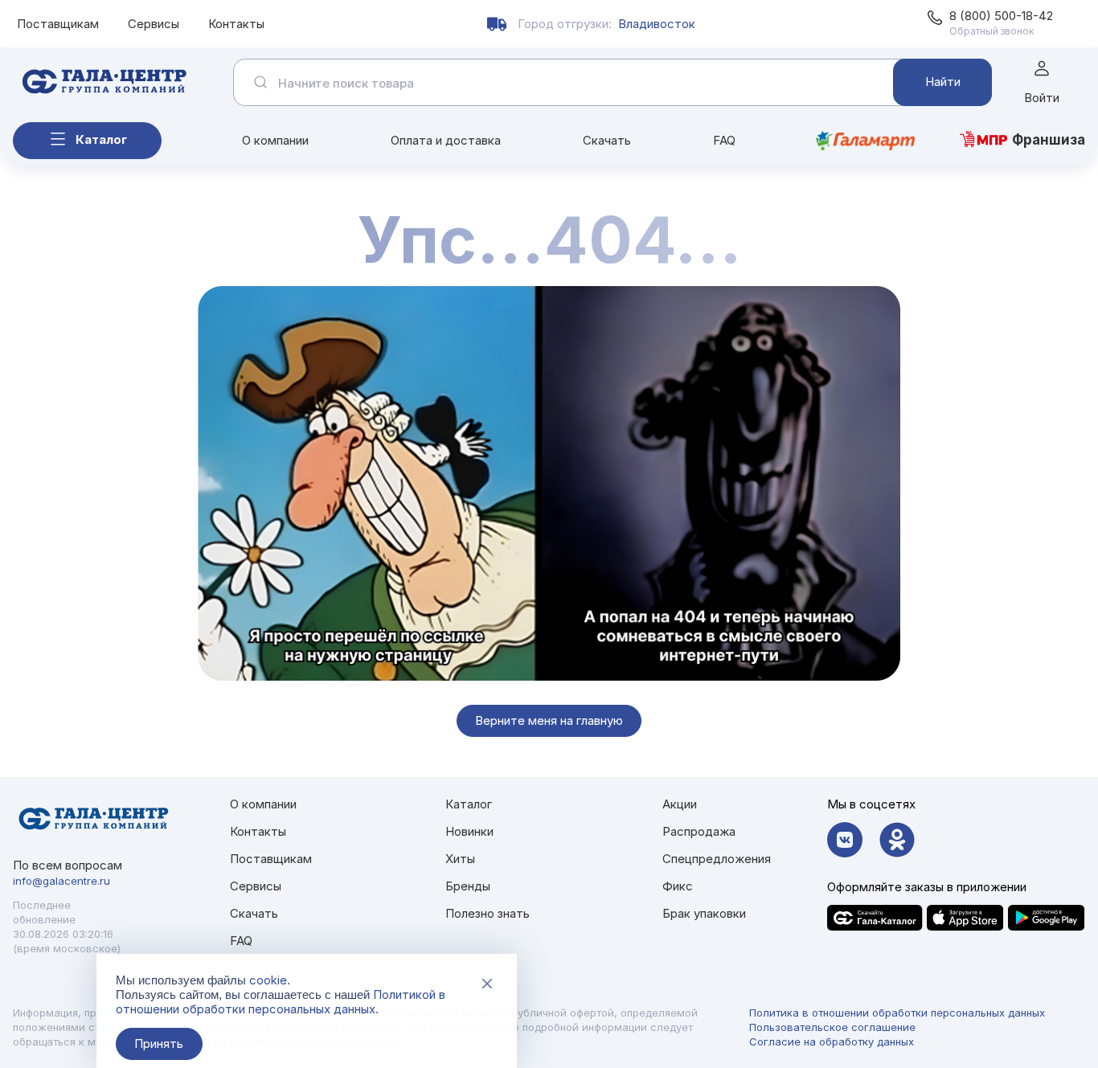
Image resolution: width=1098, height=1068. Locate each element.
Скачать (607, 140)
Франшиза (1048, 140)
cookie (268, 980)
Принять (158, 1043)
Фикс (677, 886)
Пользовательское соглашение (832, 1027)
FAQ (724, 140)
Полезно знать (487, 913)
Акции (679, 804)
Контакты (236, 23)
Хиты (460, 858)
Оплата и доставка (446, 140)
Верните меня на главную (549, 720)
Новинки (469, 831)
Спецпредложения (716, 858)
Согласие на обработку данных (831, 1041)
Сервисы (153, 23)
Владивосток (656, 23)
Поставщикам (58, 23)
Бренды (467, 886)
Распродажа (698, 831)
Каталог (101, 139)
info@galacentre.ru (61, 880)
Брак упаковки (704, 913)
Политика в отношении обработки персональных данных (897, 1012)
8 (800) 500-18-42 (1001, 15)
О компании (275, 140)
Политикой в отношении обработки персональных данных (280, 1002)
